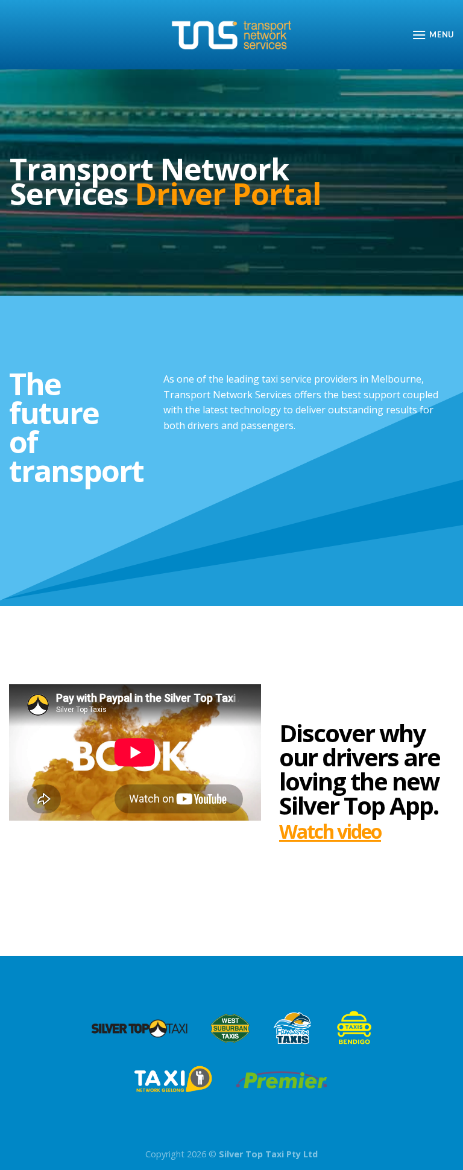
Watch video (330, 831)
